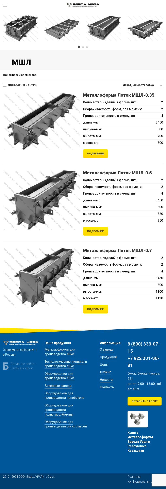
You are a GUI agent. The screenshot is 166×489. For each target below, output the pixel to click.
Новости (106, 380)
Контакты (107, 387)
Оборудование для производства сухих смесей (66, 424)
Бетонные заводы (58, 386)
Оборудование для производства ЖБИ (59, 376)
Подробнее (95, 153)
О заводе (107, 349)
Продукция (108, 357)
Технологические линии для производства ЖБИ (66, 364)
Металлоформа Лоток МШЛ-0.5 (117, 172)
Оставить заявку (145, 401)
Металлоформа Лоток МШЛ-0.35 (118, 95)
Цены (104, 364)
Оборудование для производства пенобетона (64, 395)
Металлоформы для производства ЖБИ (60, 352)
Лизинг (105, 372)
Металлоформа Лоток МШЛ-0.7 (117, 250)
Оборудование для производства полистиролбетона (59, 409)
